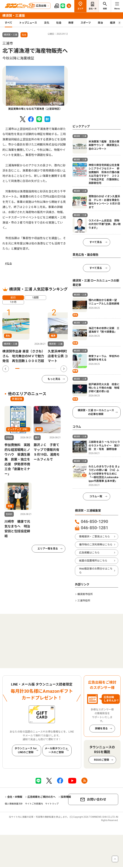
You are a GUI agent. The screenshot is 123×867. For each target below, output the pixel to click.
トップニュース (28, 22)
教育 (71, 22)
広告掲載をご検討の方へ (41, 796)
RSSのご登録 (101, 759)
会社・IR (92, 9)
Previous (5, 369)
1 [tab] (17, 368)
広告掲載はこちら (89, 552)
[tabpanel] (35, 88)
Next (64, 369)
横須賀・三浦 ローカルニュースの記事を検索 (96, 412)
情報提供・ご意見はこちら (94, 536)
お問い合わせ (96, 799)
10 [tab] (54, 368)
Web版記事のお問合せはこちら (95, 570)
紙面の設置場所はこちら (93, 560)
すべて (8, 22)
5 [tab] (34, 368)
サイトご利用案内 (34, 803)
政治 (100, 22)
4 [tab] (30, 368)
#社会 (8, 263)
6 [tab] (38, 368)
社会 (58, 22)
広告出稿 (41, 5)
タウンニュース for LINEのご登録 (26, 750)
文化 (46, 22)
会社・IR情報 (14, 796)
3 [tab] (25, 368)
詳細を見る (101, 728)
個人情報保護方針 (14, 803)
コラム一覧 (95, 496)
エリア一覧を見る (47, 548)
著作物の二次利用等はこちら (95, 544)
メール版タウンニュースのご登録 (56, 750)
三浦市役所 (83, 600)
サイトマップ (52, 803)
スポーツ (86, 22)
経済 (112, 22)
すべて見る (96, 242)
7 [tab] (42, 368)
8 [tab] (46, 368)
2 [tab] (21, 368)
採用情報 (66, 796)
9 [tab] (50, 368)
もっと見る (54, 378)
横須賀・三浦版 (13, 16)
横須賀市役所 (85, 594)
